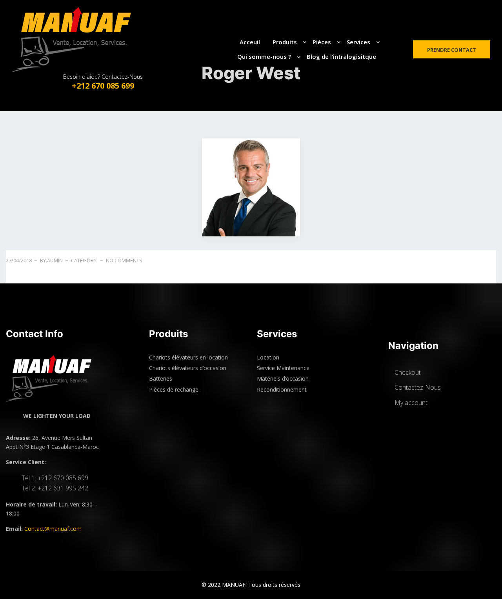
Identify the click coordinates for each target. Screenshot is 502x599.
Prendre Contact (451, 49)
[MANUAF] (79, 39)
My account (411, 402)
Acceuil (250, 42)
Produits (285, 42)
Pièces (322, 42)
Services (358, 42)
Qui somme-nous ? (264, 56)
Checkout (408, 372)
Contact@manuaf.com (53, 528)
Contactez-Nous (418, 387)
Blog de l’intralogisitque (341, 56)
